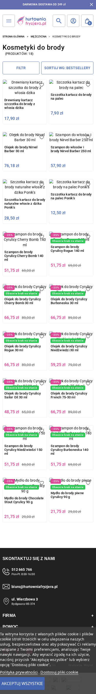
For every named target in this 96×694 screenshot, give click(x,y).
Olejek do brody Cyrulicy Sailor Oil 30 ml (22, 395)
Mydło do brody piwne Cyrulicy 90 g (67, 495)
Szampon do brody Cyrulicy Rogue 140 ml (67, 249)
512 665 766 (22, 569)
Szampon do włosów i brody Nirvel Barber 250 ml (71, 149)
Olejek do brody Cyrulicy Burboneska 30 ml (69, 301)
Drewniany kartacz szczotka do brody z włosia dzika (19, 104)
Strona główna (14, 36)
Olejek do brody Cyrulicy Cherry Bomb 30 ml (22, 301)
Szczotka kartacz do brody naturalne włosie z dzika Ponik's (24, 203)
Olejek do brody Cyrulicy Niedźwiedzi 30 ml (69, 348)
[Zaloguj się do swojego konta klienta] (73, 21)
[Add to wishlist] (42, 85)
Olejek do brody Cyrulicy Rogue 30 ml (22, 348)
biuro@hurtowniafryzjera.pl (35, 587)
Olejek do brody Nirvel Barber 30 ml (21, 149)
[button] (87, 21)
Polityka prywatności (19, 672)
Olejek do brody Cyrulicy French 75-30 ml (69, 395)
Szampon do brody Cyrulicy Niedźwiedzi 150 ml (23, 449)
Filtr (21, 68)
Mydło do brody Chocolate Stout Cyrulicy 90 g (24, 500)
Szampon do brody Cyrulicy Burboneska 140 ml (69, 449)
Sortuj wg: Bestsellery (67, 68)
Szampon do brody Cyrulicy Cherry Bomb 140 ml (23, 256)
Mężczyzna (39, 36)
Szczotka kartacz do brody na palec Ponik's (71, 196)
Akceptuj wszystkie (22, 683)
